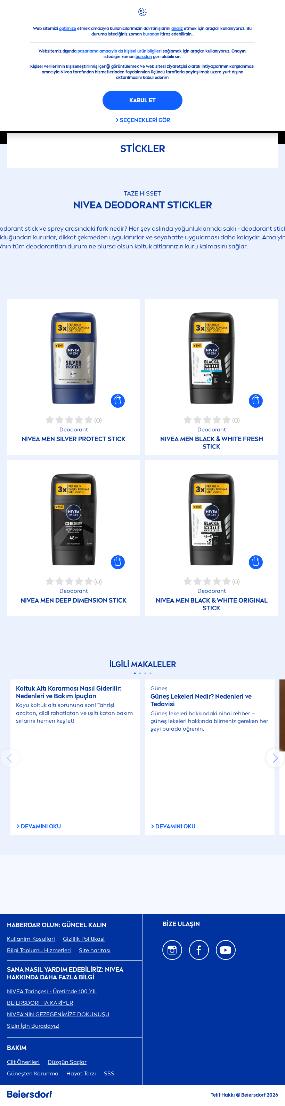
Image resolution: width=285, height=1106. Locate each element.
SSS (109, 1073)
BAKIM (16, 1048)
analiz (177, 28)
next (275, 758)
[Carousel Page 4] (150, 673)
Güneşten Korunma (32, 1073)
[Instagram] (172, 950)
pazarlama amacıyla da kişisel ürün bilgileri (120, 51)
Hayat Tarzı (81, 1073)
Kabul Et (142, 100)
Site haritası (95, 950)
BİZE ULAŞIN (181, 924)
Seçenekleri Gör (145, 120)
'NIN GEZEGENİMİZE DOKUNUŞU (58, 1014)
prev (10, 758)
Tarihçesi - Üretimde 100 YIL (52, 991)
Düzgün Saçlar (67, 1062)
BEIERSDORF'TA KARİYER (40, 1003)
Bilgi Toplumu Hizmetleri (39, 950)
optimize (67, 28)
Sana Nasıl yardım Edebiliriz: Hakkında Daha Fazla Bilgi (65, 973)
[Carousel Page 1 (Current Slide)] (135, 673)
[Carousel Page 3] (145, 673)
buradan (151, 34)
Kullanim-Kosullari (31, 939)
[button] (118, 401)
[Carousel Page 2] (140, 673)
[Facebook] (199, 950)
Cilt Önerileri (23, 1062)
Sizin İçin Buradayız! (33, 1026)
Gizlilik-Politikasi (84, 939)
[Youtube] (226, 950)
